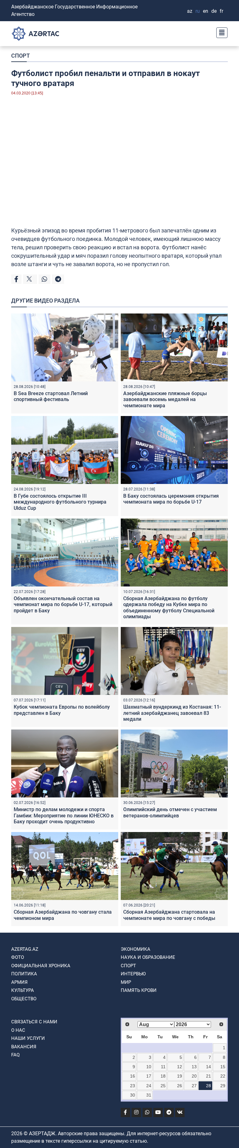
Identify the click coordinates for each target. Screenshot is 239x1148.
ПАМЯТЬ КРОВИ (139, 990)
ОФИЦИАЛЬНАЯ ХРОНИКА (40, 966)
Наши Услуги (28, 1038)
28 (208, 1085)
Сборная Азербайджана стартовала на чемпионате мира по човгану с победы (169, 915)
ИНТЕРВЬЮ (133, 974)
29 (222, 1085)
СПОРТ (20, 55)
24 (148, 1085)
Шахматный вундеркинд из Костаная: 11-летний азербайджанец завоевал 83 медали (172, 713)
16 (132, 1076)
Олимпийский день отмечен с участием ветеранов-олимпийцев (170, 812)
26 (179, 1085)
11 (163, 1066)
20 (194, 1076)
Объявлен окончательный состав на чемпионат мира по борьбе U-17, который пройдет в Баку (63, 604)
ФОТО (17, 957)
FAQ (15, 1055)
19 (179, 1076)
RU (197, 11)
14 (208, 1066)
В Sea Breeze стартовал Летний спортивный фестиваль (51, 396)
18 (163, 1076)
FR (221, 11)
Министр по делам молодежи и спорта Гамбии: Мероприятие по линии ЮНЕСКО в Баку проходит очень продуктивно (64, 815)
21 (208, 1076)
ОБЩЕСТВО (23, 999)
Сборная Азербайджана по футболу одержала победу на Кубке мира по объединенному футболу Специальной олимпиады (168, 607)
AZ (189, 11)
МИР (126, 982)
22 (222, 1076)
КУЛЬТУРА (22, 990)
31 (148, 1095)
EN (205, 11)
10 (148, 1066)
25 (163, 1085)
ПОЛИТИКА (24, 974)
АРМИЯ (19, 982)
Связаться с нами (34, 1022)
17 (148, 1076)
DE (214, 11)
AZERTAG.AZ (24, 949)
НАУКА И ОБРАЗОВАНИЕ (148, 957)
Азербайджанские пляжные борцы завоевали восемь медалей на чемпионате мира (165, 399)
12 (179, 1066)
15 (222, 1066)
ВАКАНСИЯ (23, 1047)
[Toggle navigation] (220, 32)
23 (132, 1085)
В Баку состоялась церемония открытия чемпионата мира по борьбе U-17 (171, 499)
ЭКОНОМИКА (135, 949)
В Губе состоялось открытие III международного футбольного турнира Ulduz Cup (60, 502)
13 (194, 1066)
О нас (18, 1030)
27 (194, 1085)
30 (132, 1095)
